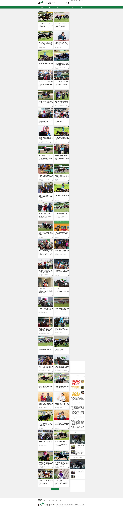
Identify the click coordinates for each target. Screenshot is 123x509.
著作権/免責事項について (70, 504)
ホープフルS (41, 159)
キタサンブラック (43, 217)
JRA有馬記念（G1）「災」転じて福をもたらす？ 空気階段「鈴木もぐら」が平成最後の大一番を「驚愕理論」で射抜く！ (62, 404)
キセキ (46, 445)
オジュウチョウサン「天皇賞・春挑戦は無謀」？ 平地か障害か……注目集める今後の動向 (46, 233)
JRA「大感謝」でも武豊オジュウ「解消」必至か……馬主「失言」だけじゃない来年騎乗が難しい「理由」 (45, 271)
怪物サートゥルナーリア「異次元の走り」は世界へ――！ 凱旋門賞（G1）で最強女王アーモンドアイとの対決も (46, 102)
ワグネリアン (43, 27)
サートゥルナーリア (62, 67)
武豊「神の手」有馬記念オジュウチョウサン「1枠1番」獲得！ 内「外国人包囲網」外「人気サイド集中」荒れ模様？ (62, 482)
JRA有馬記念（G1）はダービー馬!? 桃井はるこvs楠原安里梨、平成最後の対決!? (46, 404)
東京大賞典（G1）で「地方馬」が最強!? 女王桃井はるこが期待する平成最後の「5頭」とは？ (46, 138)
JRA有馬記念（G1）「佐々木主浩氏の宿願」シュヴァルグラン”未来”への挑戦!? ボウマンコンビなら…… (46, 482)
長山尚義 (46, 274)
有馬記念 (57, 313)
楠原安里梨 (45, 407)
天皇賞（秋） (41, 122)
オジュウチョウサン (46, 122)
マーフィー (59, 254)
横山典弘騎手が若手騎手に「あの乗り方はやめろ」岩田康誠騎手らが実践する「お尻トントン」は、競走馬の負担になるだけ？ (77, 388)
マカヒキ (43, 445)
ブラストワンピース (65, 105)
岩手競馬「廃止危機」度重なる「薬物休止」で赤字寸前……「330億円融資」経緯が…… (62, 233)
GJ (41, 3)
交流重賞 (40, 179)
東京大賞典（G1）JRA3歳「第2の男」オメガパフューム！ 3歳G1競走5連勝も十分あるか (46, 309)
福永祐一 (56, 67)
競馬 (55, 27)
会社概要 (60, 504)
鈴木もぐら (61, 407)
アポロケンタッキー (63, 254)
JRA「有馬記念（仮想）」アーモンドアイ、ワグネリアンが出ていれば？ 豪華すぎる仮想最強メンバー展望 (62, 463)
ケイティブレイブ (45, 370)
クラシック (40, 27)
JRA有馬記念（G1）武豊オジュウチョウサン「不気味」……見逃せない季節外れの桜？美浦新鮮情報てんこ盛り (46, 463)
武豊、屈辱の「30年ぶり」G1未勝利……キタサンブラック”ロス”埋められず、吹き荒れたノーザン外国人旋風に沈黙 (46, 215)
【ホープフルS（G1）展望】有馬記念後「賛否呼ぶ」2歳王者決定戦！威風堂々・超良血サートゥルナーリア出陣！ (62, 367)
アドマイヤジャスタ (62, 179)
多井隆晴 (57, 47)
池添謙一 (43, 333)
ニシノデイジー (65, 217)
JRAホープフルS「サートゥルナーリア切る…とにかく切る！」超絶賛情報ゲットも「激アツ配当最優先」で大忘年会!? (45, 157)
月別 (65, 504)
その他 (60, 500)
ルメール (58, 85)
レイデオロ (57, 105)
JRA (56, 27)
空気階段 (58, 407)
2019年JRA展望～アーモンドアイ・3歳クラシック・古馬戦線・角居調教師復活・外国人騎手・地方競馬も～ (61, 25)
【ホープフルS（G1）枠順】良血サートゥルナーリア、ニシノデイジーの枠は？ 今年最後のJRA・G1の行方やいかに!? (62, 215)
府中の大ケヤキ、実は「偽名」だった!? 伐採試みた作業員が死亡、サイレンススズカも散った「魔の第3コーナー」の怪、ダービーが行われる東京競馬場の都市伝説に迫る (78, 422)
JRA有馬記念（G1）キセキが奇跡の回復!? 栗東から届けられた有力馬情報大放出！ (46, 443)
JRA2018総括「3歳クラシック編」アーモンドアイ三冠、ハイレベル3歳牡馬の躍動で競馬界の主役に (46, 25)
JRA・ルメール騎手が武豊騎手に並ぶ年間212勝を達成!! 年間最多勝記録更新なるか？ (62, 138)
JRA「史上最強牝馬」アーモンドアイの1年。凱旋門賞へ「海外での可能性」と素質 (46, 63)
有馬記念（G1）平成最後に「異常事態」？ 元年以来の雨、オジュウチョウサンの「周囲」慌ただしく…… (46, 386)
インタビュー (51, 142)
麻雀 (55, 47)
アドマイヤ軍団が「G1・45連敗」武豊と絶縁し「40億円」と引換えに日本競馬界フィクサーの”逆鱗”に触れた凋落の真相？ (76, 393)
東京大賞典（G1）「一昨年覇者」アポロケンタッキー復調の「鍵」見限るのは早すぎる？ (62, 252)
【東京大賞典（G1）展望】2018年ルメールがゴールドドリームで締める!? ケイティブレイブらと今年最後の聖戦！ (46, 367)
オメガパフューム (45, 312)
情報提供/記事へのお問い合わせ (79, 504)
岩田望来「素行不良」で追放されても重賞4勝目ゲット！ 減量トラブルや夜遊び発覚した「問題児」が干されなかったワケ (76, 382)
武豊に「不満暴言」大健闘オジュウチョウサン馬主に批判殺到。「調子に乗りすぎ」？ (62, 329)
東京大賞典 (45, 141)
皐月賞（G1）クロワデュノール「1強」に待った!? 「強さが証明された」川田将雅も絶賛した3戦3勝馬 (78, 427)
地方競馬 (40, 141)
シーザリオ (58, 67)
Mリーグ (59, 47)
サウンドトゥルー (43, 179)
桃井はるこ (42, 141)
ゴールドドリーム (41, 370)
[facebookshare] (68, 3)
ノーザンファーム (43, 47)
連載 (56, 500)
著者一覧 (63, 504)
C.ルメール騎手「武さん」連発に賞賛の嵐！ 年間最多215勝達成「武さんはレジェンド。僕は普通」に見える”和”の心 (62, 83)
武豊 (56, 85)
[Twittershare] (66, 3)
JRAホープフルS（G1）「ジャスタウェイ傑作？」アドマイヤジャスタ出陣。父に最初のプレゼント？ (62, 176)
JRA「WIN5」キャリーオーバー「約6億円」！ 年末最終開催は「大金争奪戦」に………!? (46, 349)
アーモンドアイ (47, 27)
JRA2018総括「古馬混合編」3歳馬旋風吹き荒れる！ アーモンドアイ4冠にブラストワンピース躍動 (61, 102)
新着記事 (39, 500)
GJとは (57, 504)
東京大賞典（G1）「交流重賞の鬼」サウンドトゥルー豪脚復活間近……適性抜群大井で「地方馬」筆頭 (46, 176)
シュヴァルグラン (43, 484)
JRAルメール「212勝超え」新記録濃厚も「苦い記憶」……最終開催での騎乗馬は (62, 195)
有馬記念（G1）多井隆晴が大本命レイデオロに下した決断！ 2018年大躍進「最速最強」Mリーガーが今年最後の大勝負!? (62, 423)
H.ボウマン (47, 484)
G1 (40, 47)
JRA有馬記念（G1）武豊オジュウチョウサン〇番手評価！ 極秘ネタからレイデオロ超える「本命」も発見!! (62, 386)
